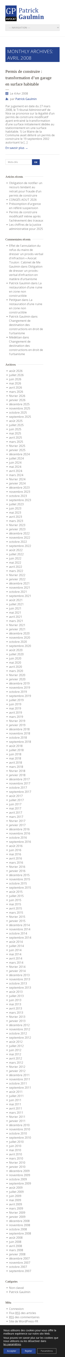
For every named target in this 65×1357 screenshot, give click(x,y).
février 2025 (17, 446)
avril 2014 (15, 958)
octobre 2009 (18, 1179)
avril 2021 (15, 617)
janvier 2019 (17, 725)
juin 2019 (15, 704)
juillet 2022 (16, 554)
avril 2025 (15, 438)
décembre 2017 (19, 779)
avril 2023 (15, 517)
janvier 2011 (17, 1121)
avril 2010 (15, 1154)
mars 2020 (16, 671)
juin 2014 (15, 950)
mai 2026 (15, 383)
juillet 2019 (16, 700)
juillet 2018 (16, 750)
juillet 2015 (16, 896)
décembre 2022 (19, 533)
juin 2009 (15, 1196)
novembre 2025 (19, 408)
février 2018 (17, 771)
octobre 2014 (18, 933)
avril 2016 (15, 858)
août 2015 (16, 892)
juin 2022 (15, 558)
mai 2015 (15, 904)
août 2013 (16, 992)
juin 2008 (15, 1242)
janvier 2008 (17, 1254)
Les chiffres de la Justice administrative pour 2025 (26, 227)
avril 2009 (15, 1204)
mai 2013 (15, 1004)
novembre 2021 (19, 588)
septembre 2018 (20, 742)
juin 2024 (15, 463)
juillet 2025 (16, 425)
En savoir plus (16, 148)
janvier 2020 (17, 679)
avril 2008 (15, 1246)
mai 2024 (15, 467)
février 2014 (17, 967)
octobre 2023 (18, 496)
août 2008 (16, 1238)
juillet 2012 (16, 1046)
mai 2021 (15, 613)
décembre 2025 (19, 404)
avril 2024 (15, 471)
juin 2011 (15, 1100)
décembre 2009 (19, 1171)
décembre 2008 (19, 1221)
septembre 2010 (20, 1138)
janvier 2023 (17, 529)
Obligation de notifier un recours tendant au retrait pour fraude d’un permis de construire (25, 189)
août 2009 (16, 1188)
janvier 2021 (17, 629)
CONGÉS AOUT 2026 (23, 200)
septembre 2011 (20, 1088)
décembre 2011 (19, 1075)
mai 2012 (15, 1054)
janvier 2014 (17, 971)
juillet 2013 (16, 996)
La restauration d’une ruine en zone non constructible (25, 289)
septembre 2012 (20, 1038)
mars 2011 (16, 1113)
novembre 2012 (19, 1029)
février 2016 (17, 867)
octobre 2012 (18, 1033)
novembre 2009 (19, 1175)
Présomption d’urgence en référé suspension (25, 206)
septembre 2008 (20, 1233)
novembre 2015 (19, 879)
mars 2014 (16, 963)
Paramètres (47, 1350)
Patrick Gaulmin (26, 99)
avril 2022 (15, 567)
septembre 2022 (20, 546)
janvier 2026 (17, 400)
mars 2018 (16, 767)
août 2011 (16, 1092)
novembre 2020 (19, 638)
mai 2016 (15, 854)
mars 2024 (16, 475)
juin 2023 (15, 508)
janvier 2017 (17, 825)
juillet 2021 (16, 604)
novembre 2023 (19, 492)
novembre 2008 (19, 1225)
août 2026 (16, 371)
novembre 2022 (19, 538)
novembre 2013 (19, 979)
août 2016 (16, 846)
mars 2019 (16, 717)
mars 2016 (16, 863)
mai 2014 (15, 954)
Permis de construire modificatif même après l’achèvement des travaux (26, 216)
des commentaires (24, 1317)
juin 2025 (15, 429)
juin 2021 (15, 608)
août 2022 (16, 550)
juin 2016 (15, 850)
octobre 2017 (18, 788)
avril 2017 (15, 813)
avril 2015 (15, 908)
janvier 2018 (17, 775)
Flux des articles (22, 1313)
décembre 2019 (19, 683)
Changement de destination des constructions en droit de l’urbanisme (26, 327)
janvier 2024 (17, 483)
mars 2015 (16, 913)
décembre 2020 (19, 633)
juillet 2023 (16, 504)
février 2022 (17, 575)
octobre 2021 (18, 592)
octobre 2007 (18, 1267)
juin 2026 (15, 379)
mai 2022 (15, 563)
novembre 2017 (19, 783)
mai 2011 (15, 1104)
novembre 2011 (19, 1079)
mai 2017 (15, 808)
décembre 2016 (19, 829)
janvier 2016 (17, 871)
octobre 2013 (18, 983)
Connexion (16, 1309)
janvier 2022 (17, 579)
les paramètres (12, 1344)
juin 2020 (15, 658)
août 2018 (16, 746)
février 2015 (17, 917)
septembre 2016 (20, 842)
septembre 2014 (20, 938)
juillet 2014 (16, 946)
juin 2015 (15, 900)
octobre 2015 (18, 883)
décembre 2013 (19, 975)
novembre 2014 (19, 929)
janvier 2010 (17, 1167)
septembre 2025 (20, 417)
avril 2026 (15, 388)
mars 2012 (16, 1063)
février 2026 (17, 396)
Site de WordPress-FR (23, 1321)
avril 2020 (15, 667)
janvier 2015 (17, 921)
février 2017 (17, 821)
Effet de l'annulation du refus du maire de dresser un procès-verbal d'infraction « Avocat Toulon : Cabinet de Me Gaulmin (26, 256)
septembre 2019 (20, 696)
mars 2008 (16, 1250)
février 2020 (17, 675)
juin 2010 (15, 1146)
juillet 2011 (16, 1096)
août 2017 (16, 796)
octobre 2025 (18, 413)
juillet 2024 (16, 458)
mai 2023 (15, 513)
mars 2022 (16, 571)
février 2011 (17, 1117)
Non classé (16, 1288)
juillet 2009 (16, 1192)
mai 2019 (15, 708)
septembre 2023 (20, 500)
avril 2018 (15, 763)
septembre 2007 (20, 1271)
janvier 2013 (17, 1021)
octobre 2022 (18, 542)
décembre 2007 (19, 1258)
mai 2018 (15, 758)
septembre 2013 (20, 988)
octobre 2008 (18, 1229)
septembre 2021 (20, 596)
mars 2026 (16, 392)
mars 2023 (16, 521)
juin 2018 (15, 754)
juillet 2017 (16, 800)
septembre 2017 (20, 792)
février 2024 (17, 479)
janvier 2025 (17, 450)
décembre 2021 (19, 583)
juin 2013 (15, 1000)
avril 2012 (15, 1058)
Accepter (11, 1350)
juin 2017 (15, 804)
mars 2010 (16, 1158)
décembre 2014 (19, 925)
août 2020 (16, 650)
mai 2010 (15, 1150)
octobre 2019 (18, 692)
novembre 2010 (19, 1129)
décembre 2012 (19, 1025)
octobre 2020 (18, 642)
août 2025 (16, 421)
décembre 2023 (19, 488)
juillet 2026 (16, 375)
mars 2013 (16, 1013)
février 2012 (17, 1067)
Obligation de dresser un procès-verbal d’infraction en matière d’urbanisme (25, 273)
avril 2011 (15, 1108)
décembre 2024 (19, 454)
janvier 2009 (17, 1217)
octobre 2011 (18, 1083)
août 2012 (16, 1042)
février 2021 (17, 625)
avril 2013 (15, 1008)
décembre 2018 (19, 729)
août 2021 (16, 600)
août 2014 (16, 942)
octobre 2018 (18, 738)
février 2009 (17, 1213)
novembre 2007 (19, 1263)
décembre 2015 (19, 875)
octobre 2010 (18, 1133)
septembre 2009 (20, 1183)
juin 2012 (15, 1050)
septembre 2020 (20, 646)
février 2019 (17, 721)
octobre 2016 (18, 838)
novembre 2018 (19, 733)
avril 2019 (15, 713)
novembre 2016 (19, 833)
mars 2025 (16, 442)
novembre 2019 (19, 688)
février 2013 (17, 1017)
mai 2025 (15, 433)
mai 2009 (15, 1200)
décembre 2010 (19, 1125)
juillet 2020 (16, 654)
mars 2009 (16, 1208)
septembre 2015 (20, 888)
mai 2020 (15, 663)
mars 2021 (16, 621)
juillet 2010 (16, 1142)
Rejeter (28, 1350)
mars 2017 (16, 817)
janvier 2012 (17, 1071)
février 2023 (17, 525)
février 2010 (17, 1163)
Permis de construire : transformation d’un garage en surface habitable (28, 77)
